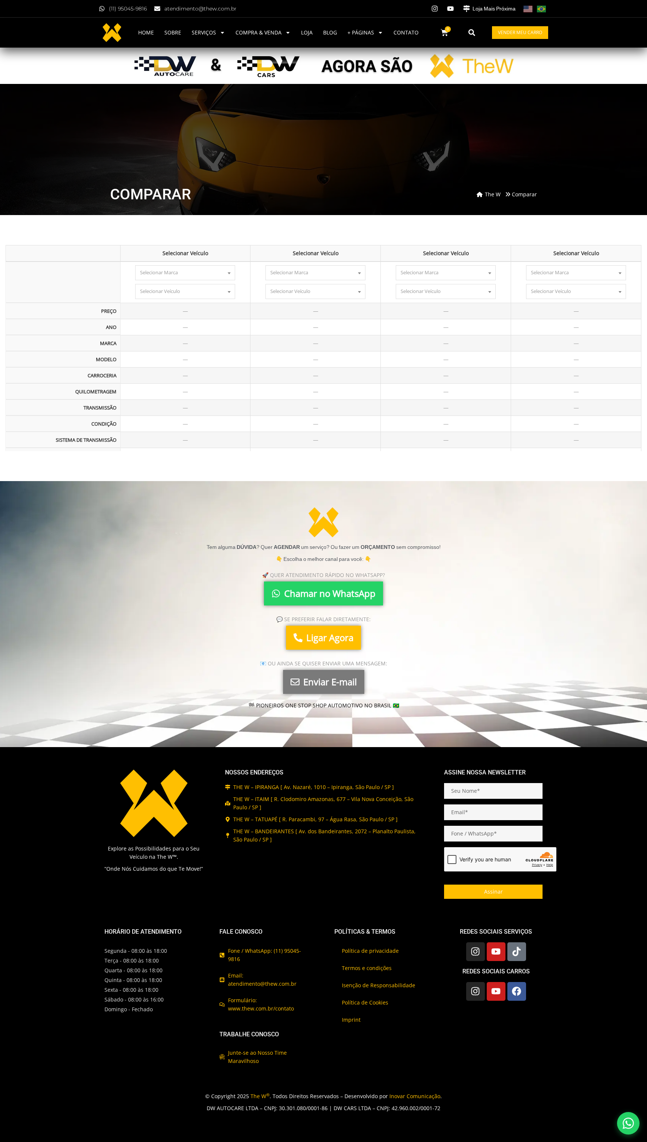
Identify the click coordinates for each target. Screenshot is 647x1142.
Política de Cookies (365, 1002)
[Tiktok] (516, 951)
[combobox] (185, 272)
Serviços (204, 32)
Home (146, 32)
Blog (330, 32)
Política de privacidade (370, 950)
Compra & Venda (259, 32)
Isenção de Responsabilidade (378, 985)
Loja (307, 32)
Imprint (351, 1019)
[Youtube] (496, 951)
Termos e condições (367, 968)
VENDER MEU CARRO (520, 32)
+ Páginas (360, 32)
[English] (528, 9)
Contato (406, 32)
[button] (472, 32)
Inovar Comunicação (414, 1096)
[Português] (541, 9)
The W (260, 1096)
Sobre (172, 32)
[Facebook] (516, 991)
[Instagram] (475, 951)
